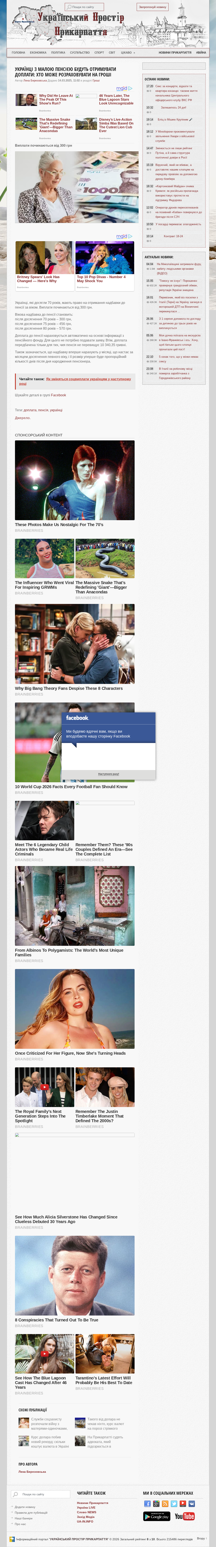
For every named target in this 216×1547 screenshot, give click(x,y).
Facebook (58, 395)
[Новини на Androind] (157, 1520)
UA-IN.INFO (85, 1521)
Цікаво (128, 52)
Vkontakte (191, 1504)
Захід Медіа (85, 1517)
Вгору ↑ (202, 1538)
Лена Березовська (35, 80)
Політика (58, 52)
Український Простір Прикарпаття (108, 24)
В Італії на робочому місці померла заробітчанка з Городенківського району (175, 373)
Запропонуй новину (152, 7)
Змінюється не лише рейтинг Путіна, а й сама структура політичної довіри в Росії (173, 153)
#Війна (201, 52)
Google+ (156, 1504)
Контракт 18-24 (173, 236)
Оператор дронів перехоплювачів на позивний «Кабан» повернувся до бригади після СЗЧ (178, 212)
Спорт (99, 52)
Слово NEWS (86, 1512)
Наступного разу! (108, 774)
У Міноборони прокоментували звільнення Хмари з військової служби (174, 136)
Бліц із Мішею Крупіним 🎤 (175, 119)
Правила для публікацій (31, 1512)
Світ (112, 52)
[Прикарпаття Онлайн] (185, 1520)
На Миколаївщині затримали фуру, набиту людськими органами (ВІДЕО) (179, 269)
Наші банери (23, 1518)
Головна (18, 52)
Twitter (174, 1504)
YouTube (183, 1504)
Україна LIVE (86, 1507)
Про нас (20, 1524)
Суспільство (80, 52)
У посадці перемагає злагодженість (178, 224)
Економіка (38, 52)
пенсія (43, 410)
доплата (30, 410)
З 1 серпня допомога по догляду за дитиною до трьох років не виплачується (180, 323)
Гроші (96, 80)
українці (56, 410)
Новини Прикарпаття (175, 52)
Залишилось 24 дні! (173, 107)
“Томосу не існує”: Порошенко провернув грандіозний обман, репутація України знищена (178, 285)
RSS (165, 1504)
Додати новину (25, 1507)
